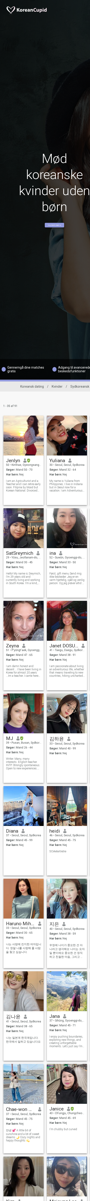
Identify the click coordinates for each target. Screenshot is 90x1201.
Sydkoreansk (79, 386)
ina (52, 553)
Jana (54, 1016)
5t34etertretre (57, 851)
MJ (9, 738)
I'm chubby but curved (63, 1129)
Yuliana (57, 460)
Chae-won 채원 (20, 1109)
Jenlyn (13, 460)
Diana (12, 831)
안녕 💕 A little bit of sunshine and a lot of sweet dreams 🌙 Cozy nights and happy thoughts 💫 (23, 1135)
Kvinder (57, 386)
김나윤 (13, 1016)
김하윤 (56, 739)
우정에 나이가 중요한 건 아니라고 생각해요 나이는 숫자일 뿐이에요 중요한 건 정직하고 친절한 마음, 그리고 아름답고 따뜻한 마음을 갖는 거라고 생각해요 (67, 951)
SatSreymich (19, 553)
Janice (56, 1109)
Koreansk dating (32, 386)
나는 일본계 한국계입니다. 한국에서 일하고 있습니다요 (23, 1039)
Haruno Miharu (20, 923)
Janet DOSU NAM (63, 646)
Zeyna (12, 646)
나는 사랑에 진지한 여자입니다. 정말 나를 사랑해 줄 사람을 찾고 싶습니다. (23, 948)
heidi (54, 831)
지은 (54, 924)
